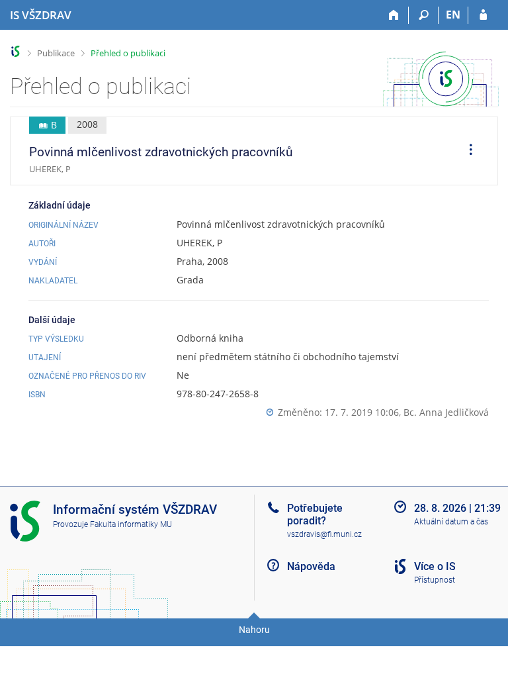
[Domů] (394, 15)
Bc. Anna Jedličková (446, 412)
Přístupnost (434, 580)
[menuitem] (466, 151)
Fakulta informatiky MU (131, 524)
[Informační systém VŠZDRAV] (15, 51)
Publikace (56, 53)
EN (453, 14)
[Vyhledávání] (424, 15)
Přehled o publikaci (128, 53)
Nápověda (311, 566)
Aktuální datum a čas (451, 521)
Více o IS (435, 566)
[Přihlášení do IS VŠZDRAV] (483, 15)
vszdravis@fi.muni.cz (324, 534)
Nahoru (254, 629)
